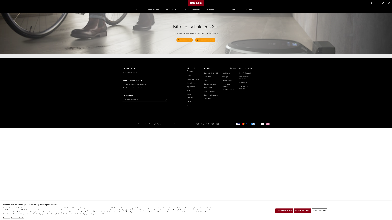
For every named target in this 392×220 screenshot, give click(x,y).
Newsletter (127, 96)
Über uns (189, 75)
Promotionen (208, 77)
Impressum (126, 124)
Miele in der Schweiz (193, 79)
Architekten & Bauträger (243, 87)
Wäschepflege (153, 10)
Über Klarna (207, 99)
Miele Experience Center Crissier (132, 88)
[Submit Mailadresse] (166, 100)
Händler (189, 101)
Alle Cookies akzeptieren (284, 210)
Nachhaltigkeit (191, 83)
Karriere (189, 90)
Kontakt (189, 105)
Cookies (21, 218)
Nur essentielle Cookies (302, 210)
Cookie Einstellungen (171, 124)
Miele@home (226, 73)
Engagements (191, 86)
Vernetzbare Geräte (228, 90)
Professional (251, 10)
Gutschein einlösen (210, 84)
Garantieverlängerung (211, 95)
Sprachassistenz (227, 80)
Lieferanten (190, 97)
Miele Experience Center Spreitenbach (134, 84)
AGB (134, 124)
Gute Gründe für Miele (211, 73)
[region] (196, 210)
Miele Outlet (208, 88)
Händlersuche (128, 68)
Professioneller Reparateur (243, 78)
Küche (138, 10)
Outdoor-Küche (213, 10)
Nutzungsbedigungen (156, 124)
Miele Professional (245, 73)
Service (235, 10)
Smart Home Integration (226, 85)
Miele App (225, 77)
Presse (189, 94)
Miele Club (207, 80)
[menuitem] (139, 9)
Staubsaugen (171, 10)
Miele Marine (243, 82)
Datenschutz (142, 124)
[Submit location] (166, 73)
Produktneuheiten (209, 91)
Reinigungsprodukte (192, 10)
